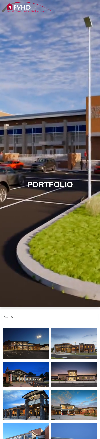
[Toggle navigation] (95, 7)
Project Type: (10, 317)
